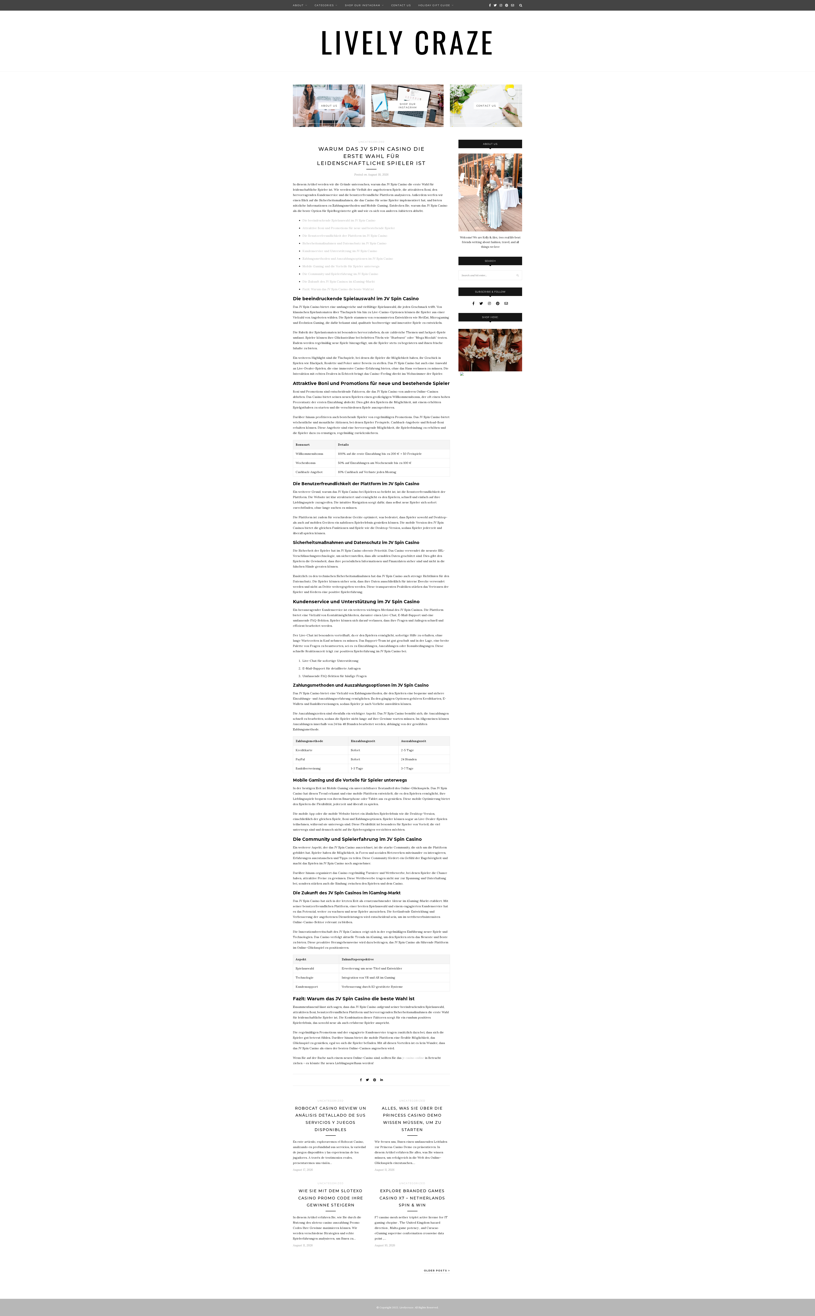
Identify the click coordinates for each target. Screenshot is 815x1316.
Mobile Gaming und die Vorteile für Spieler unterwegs (340, 266)
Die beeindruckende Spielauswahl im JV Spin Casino (338, 220)
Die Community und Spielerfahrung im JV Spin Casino (340, 274)
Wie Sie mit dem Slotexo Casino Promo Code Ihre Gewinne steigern (330, 1198)
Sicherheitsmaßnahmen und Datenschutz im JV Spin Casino (344, 243)
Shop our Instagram (362, 5)
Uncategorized (371, 141)
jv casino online (413, 1058)
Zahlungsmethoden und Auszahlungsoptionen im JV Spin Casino (347, 259)
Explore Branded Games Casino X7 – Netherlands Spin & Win (412, 1198)
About (298, 5)
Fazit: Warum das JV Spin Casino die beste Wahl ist (338, 289)
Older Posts (436, 1270)
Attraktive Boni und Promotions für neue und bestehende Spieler (348, 228)
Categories (324, 5)
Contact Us (401, 5)
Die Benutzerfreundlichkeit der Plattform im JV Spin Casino (344, 236)
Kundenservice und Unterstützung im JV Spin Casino (339, 251)
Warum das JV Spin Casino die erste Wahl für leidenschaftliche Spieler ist (371, 156)
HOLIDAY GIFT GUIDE (434, 5)
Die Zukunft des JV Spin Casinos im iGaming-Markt (338, 281)
